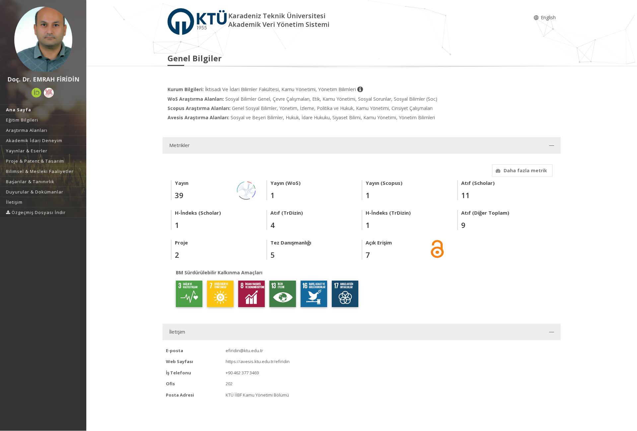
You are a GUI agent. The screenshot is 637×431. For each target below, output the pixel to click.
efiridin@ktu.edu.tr (244, 350)
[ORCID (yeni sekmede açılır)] (36, 93)
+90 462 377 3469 (242, 373)
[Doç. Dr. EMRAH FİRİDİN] (43, 40)
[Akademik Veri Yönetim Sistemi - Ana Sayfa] (198, 21)
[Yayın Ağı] (246, 190)
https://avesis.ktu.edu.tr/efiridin (258, 361)
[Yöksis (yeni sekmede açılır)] (49, 93)
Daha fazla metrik (525, 170)
